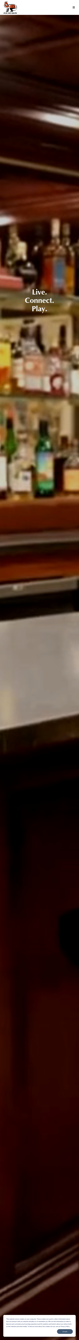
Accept (65, 1331)
